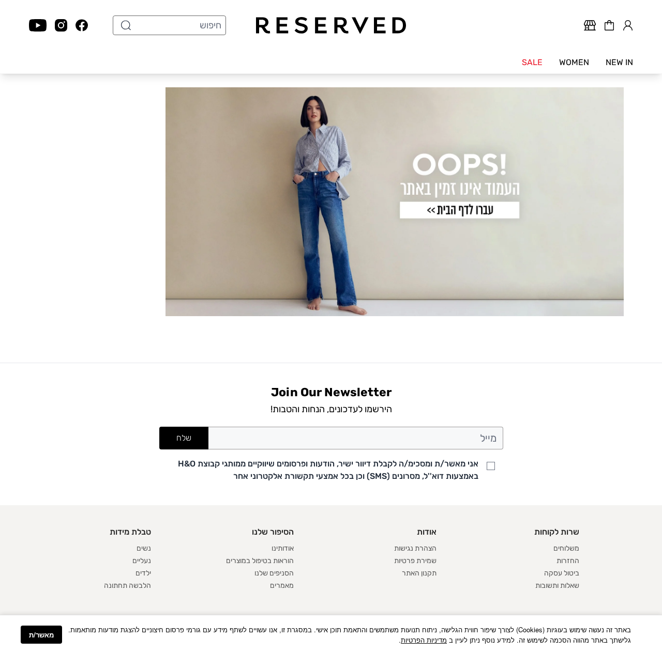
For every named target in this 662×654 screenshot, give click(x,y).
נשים (144, 548)
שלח (183, 438)
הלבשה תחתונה (127, 585)
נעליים (141, 560)
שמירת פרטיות (415, 560)
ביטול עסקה (561, 573)
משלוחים (566, 548)
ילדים (143, 573)
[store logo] (331, 25)
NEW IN (619, 62)
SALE (532, 62)
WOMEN (574, 62)
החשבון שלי (628, 24)
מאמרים (282, 585)
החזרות (567, 560)
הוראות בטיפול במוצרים (260, 560)
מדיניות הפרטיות (424, 640)
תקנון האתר (419, 573)
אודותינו (283, 548)
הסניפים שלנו (274, 573)
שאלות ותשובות (557, 585)
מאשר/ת (41, 635)
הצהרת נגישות (415, 548)
